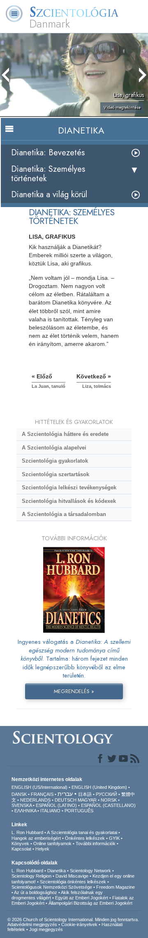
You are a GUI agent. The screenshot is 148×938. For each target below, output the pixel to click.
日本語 (85, 794)
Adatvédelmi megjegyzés (32, 924)
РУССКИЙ (106, 794)
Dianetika (56, 870)
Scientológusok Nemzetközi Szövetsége (52, 887)
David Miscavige (72, 875)
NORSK (109, 799)
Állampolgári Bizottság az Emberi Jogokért (90, 903)
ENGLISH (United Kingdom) (99, 787)
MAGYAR (87, 799)
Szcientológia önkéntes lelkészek (73, 881)
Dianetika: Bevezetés (48, 153)
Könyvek (20, 843)
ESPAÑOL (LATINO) (56, 805)
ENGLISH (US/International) (39, 787)
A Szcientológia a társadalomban (64, 514)
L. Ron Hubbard (27, 832)
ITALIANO (50, 810)
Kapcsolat (21, 848)
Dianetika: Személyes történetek (48, 173)
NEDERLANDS (35, 799)
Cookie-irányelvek (79, 924)
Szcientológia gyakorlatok (55, 461)
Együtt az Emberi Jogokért (81, 897)
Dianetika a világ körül (49, 195)
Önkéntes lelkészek (85, 838)
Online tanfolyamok (52, 843)
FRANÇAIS (42, 794)
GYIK (114, 838)
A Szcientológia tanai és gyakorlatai (82, 832)
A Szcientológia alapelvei (54, 448)
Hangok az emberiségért (36, 838)
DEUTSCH (65, 799)
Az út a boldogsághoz (35, 892)
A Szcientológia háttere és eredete (65, 434)
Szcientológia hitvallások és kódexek (69, 501)
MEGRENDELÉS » (74, 691)
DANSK (19, 794)
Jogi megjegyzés (46, 929)
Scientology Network (90, 870)
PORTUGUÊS (79, 810)
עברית (65, 794)
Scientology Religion (31, 875)
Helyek (42, 848)
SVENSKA (22, 805)
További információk (96, 843)
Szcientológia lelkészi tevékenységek (69, 487)
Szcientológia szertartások (55, 474)
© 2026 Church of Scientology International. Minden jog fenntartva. (73, 919)
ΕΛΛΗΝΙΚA (25, 810)
